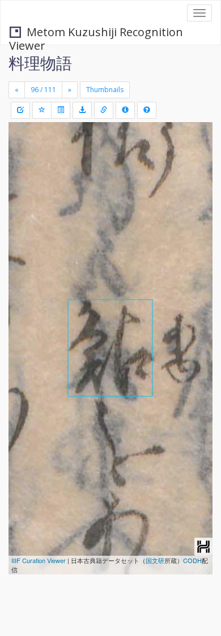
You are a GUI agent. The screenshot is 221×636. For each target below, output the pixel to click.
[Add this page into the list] (42, 110)
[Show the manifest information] (125, 110)
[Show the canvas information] (103, 110)
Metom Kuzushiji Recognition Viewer (96, 33)
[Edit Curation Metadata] (20, 110)
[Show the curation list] (60, 110)
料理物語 (40, 62)
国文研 (155, 560)
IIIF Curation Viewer (38, 560)
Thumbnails (105, 89)
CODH (192, 560)
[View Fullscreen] (23, 179)
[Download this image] (82, 110)
